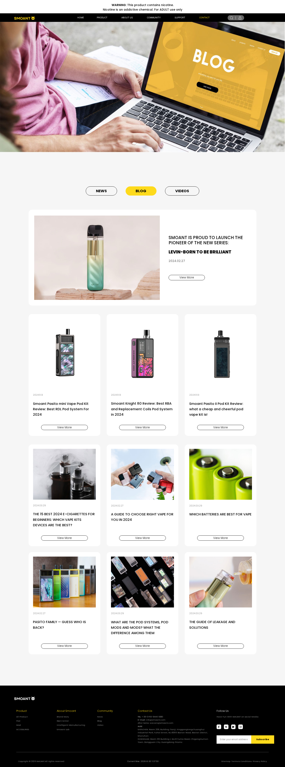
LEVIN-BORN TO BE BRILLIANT (200, 252)
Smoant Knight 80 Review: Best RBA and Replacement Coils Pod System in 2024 (142, 409)
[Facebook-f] (219, 727)
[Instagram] (240, 727)
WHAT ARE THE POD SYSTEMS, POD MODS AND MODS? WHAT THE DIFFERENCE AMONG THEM (139, 627)
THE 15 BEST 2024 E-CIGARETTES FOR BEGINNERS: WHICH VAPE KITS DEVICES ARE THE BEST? (64, 519)
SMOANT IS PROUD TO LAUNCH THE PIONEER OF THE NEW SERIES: (206, 240)
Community (105, 711)
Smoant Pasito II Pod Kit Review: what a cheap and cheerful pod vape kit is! (216, 409)
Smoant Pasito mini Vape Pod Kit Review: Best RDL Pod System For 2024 (61, 409)
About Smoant (66, 711)
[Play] (233, 727)
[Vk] (226, 727)
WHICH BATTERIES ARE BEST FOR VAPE (220, 514)
